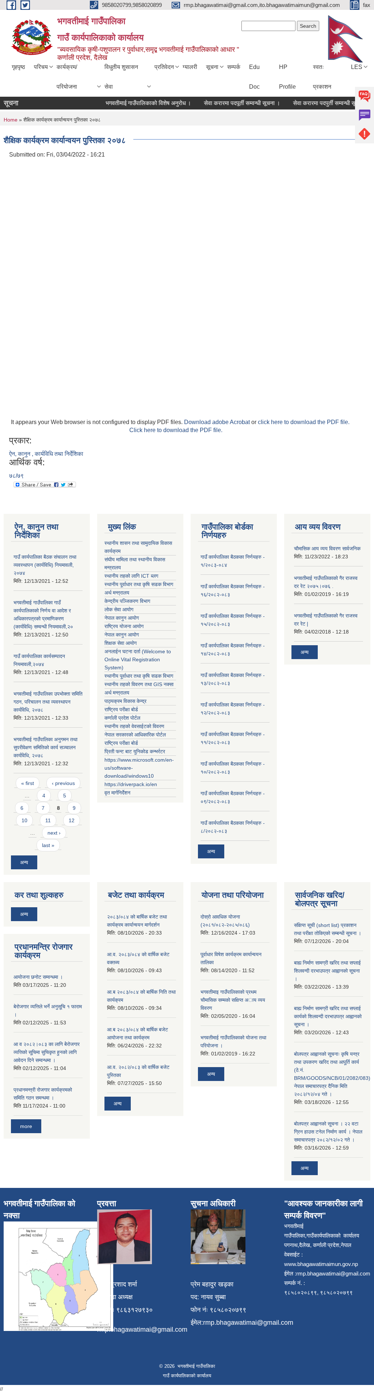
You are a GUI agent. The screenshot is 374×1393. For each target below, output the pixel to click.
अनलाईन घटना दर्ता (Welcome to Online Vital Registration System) (137, 659)
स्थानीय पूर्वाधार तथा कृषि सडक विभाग (138, 584)
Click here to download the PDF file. (175, 430)
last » (48, 845)
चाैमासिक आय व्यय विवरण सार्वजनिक (327, 548)
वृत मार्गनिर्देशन (117, 793)
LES (356, 67)
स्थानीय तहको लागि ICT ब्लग (131, 576)
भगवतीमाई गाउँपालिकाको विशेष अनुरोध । (136, 103)
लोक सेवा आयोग (118, 609)
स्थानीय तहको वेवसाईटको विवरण (134, 726)
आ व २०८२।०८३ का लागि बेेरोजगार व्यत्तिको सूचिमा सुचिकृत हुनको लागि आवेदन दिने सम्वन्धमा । (47, 1052)
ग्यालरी (190, 67)
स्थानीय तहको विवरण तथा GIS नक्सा (138, 684)
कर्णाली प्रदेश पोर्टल (122, 718)
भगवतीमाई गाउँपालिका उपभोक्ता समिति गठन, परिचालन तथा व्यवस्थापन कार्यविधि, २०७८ (48, 702)
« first (27, 783)
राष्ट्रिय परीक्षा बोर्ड (121, 709)
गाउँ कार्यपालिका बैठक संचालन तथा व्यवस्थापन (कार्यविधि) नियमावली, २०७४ (45, 565)
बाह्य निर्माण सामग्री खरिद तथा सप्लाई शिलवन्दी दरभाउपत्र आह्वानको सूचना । (327, 971)
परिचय (41, 67)
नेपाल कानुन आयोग (121, 618)
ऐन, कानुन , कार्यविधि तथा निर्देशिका (46, 454)
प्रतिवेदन (164, 67)
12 (72, 820)
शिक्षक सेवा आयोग (120, 643)
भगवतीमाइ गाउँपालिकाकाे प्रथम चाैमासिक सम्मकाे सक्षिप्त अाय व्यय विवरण (233, 1000)
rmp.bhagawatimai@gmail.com (142, 1329)
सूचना (212, 67)
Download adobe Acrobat (217, 422)
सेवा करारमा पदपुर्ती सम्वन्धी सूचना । (319, 103)
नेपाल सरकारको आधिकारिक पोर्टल (135, 735)
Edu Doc (254, 77)
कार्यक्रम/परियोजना (67, 77)
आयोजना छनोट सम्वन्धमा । (38, 977)
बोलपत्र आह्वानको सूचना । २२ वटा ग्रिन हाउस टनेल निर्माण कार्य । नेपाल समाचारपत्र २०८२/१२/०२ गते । (328, 1132)
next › (54, 833)
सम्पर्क (233, 67)
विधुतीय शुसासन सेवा (121, 77)
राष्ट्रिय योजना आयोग (124, 626)
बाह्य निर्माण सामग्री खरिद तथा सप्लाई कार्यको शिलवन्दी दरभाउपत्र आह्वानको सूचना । (328, 1016)
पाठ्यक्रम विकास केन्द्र (125, 701)
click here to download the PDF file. (304, 422)
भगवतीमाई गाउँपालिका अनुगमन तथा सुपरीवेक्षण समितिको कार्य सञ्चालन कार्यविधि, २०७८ (45, 747)
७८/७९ (16, 476)
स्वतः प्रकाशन (322, 77)
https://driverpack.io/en (130, 784)
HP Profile (287, 77)
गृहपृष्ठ (18, 67)
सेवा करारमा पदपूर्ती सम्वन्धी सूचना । (230, 103)
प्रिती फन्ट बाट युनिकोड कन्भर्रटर (134, 751)
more (26, 1126)
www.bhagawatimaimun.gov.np (321, 1264)
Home (11, 120)
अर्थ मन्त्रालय (116, 593)
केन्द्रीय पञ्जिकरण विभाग (127, 601)
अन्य (24, 862)
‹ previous (63, 783)
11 (48, 820)
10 (24, 820)
